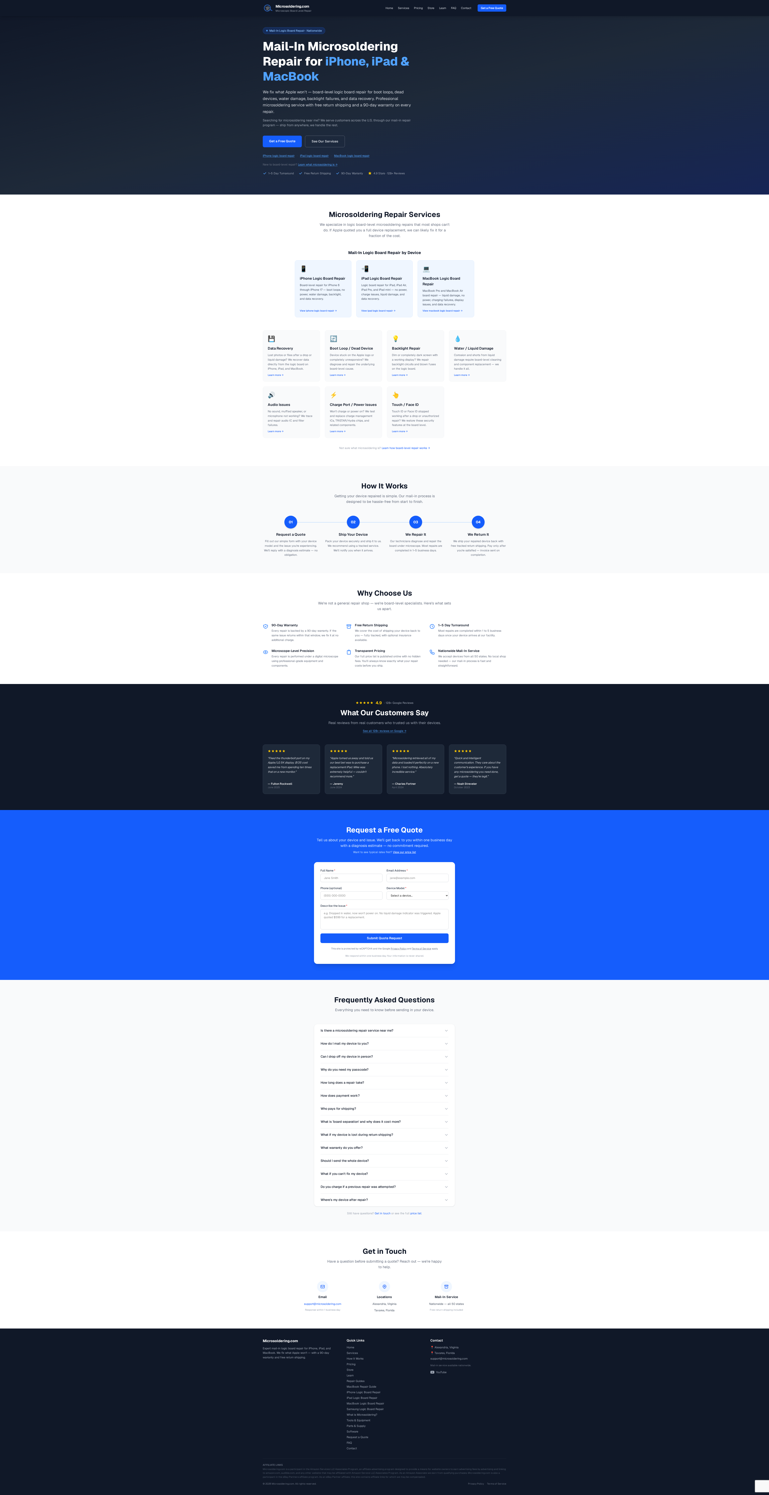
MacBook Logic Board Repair (365, 1403)
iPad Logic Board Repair (362, 1398)
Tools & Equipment (358, 1420)
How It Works (355, 1358)
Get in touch (383, 1213)
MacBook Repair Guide (361, 1386)
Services (403, 8)
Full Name (327, 870)
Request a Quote (357, 1437)
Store (431, 8)
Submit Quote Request (384, 938)
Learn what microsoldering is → (317, 164)
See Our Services (325, 141)
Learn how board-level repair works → (406, 448)
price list (415, 1213)
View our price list (404, 852)
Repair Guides (355, 1381)
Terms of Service (421, 948)
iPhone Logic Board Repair (363, 1392)
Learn (442, 8)
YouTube (441, 1372)
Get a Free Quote (492, 8)
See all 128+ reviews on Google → (384, 731)
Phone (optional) (331, 888)
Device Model (396, 888)
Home (389, 8)
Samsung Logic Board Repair (365, 1409)
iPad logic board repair (314, 155)
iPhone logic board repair (279, 155)
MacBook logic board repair (351, 155)
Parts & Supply (356, 1426)
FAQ (453, 8)
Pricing (418, 8)
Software (352, 1431)
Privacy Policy (399, 948)
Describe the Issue (333, 906)
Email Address (397, 870)
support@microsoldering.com (322, 1304)
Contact (466, 8)
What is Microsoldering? (362, 1414)
